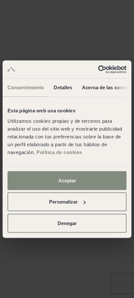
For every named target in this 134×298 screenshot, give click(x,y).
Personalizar (63, 202)
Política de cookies (59, 152)
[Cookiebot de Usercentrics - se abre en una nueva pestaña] (98, 69)
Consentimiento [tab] (25, 87)
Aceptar (67, 180)
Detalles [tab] (63, 87)
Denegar (67, 223)
